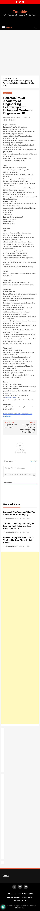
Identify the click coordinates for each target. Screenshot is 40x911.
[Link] (25, 474)
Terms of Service (26, 893)
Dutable (20, 11)
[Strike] (12, 474)
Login (34, 461)
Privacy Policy (13, 897)
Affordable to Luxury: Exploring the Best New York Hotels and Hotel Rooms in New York (18, 526)
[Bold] (5, 474)
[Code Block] (22, 474)
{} (27, 474)
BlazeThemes (19, 908)
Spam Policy (27, 897)
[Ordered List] (15, 474)
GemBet (6, 876)
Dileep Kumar (10, 518)
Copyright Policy (20, 900)
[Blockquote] (20, 474)
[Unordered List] (17, 474)
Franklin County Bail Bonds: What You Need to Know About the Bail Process (18, 540)
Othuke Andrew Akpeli (12, 117)
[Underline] (10, 474)
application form (10, 398)
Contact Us (11, 893)
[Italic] (7, 474)
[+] (30, 474)
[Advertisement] (20, 50)
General (7, 93)
